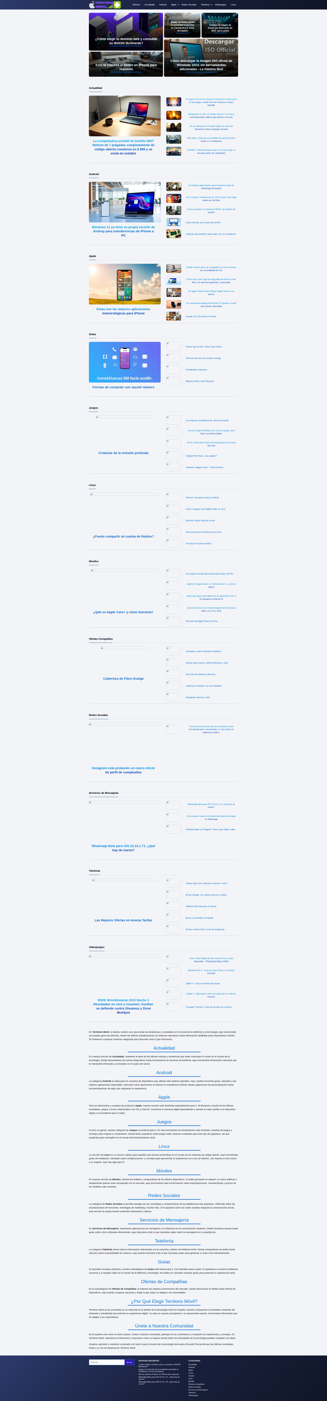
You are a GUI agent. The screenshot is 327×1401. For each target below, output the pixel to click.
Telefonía (205, 4)
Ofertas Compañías (101, 638)
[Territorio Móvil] (105, 4)
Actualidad (150, 4)
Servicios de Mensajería (103, 792)
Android (162, 4)
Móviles (136, 4)
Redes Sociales (189, 4)
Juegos (93, 407)
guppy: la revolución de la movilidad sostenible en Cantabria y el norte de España (159, 1370)
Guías (92, 334)
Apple (173, 4)
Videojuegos (220, 4)
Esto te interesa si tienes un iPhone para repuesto (159, 1374)
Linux (233, 4)
